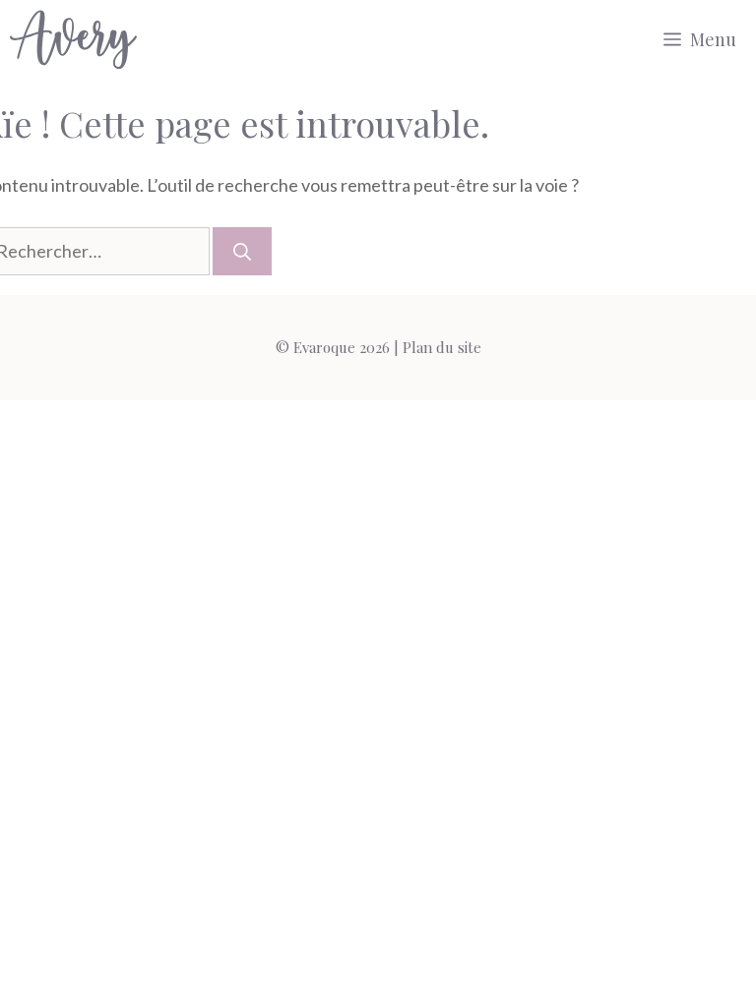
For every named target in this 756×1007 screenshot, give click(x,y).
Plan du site (442, 347)
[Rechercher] (242, 251)
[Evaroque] (73, 39)
